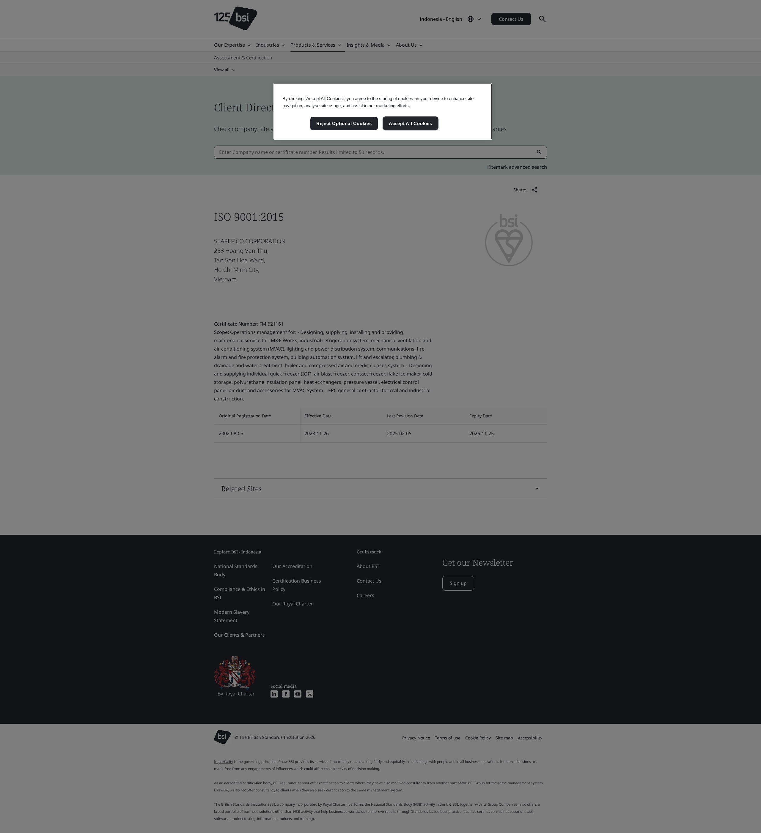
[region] (382, 111)
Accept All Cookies (410, 123)
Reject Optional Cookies (344, 123)
